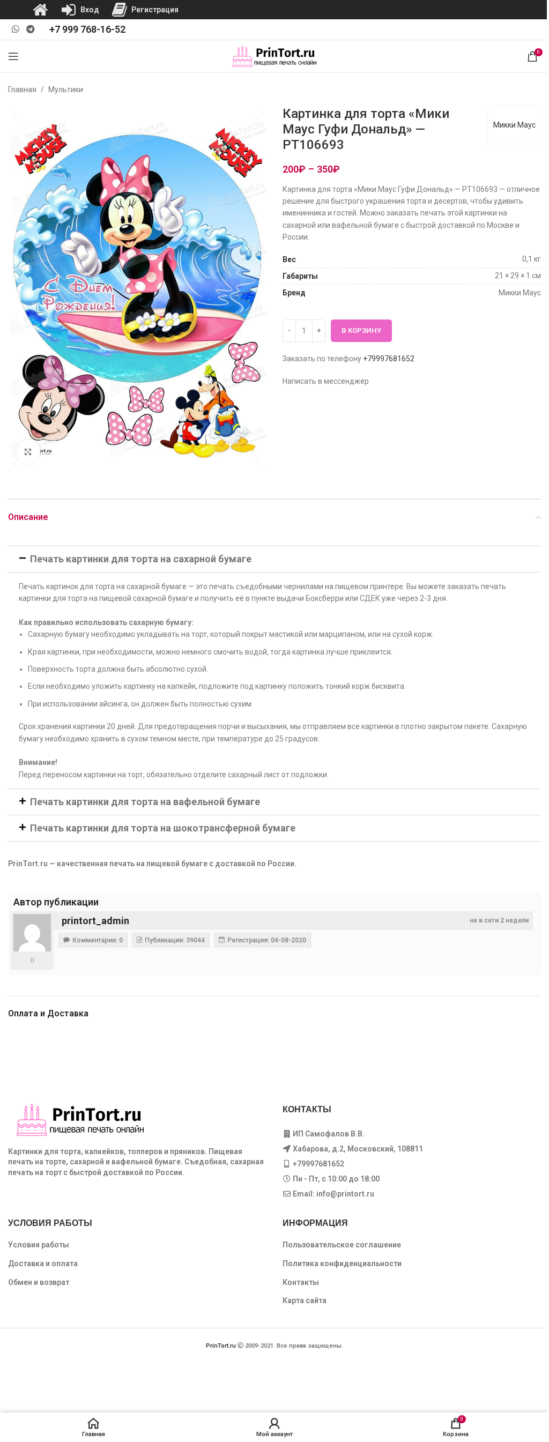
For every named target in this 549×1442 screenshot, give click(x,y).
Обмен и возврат (38, 1282)
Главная (22, 89)
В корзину (361, 330)
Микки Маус (514, 125)
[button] (274, 559)
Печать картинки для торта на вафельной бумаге (145, 801)
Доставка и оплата (43, 1263)
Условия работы (38, 1244)
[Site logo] (275, 55)
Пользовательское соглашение (342, 1244)
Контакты (301, 1282)
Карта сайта (305, 1300)
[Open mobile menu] (13, 56)
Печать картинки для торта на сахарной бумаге (140, 558)
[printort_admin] (32, 933)
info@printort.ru (345, 1194)
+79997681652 (388, 358)
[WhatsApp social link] (15, 29)
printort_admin (95, 920)
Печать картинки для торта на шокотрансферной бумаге (162, 828)
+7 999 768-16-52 (87, 29)
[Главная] (40, 9)
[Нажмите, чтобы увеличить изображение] (28, 452)
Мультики (65, 89)
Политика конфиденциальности (342, 1263)
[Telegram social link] (30, 29)
